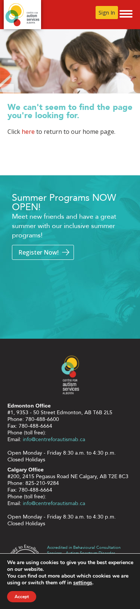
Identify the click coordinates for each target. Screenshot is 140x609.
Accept (22, 597)
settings (82, 582)
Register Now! (38, 252)
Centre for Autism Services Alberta (22, 14)
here (28, 131)
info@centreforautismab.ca (54, 439)
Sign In (107, 12)
